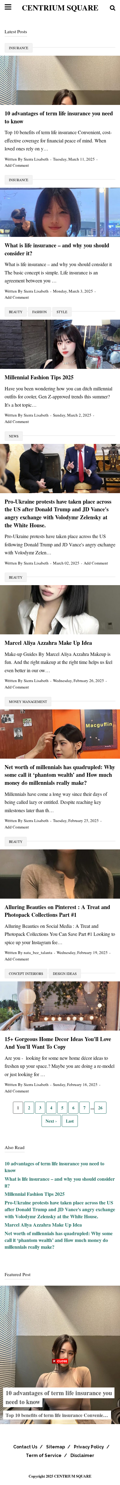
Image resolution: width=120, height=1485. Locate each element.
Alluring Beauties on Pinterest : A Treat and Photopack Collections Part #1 (57, 911)
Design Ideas (65, 973)
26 (100, 1107)
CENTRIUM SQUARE (60, 7)
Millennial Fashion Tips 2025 (39, 377)
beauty (15, 311)
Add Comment (17, 165)
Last (70, 1121)
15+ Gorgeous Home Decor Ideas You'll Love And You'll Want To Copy (58, 1043)
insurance (18, 48)
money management (28, 701)
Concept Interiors (26, 973)
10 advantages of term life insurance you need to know (59, 117)
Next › (51, 1121)
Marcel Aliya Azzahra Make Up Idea (48, 643)
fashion (39, 311)
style (62, 311)
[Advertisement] (60, 1425)
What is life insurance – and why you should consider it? (57, 249)
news (13, 436)
